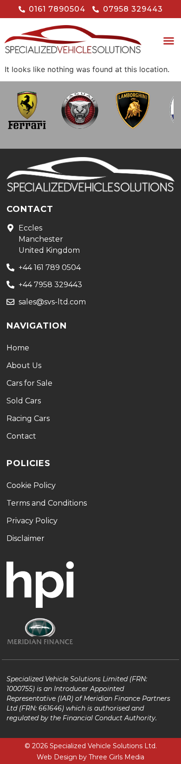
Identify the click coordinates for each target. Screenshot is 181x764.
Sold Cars (23, 400)
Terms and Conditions (46, 503)
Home (17, 347)
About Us (23, 365)
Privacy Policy (32, 520)
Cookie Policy (31, 485)
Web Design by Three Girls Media (90, 757)
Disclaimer (25, 538)
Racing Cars (28, 418)
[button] (169, 41)
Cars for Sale (29, 383)
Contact (21, 436)
